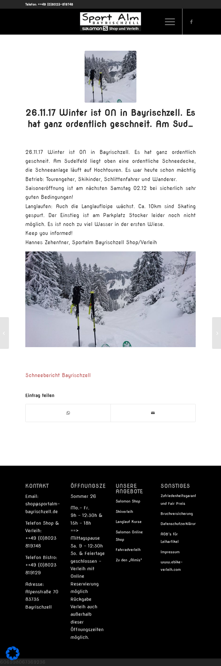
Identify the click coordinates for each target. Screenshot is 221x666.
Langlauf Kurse (129, 522)
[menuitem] (167, 22)
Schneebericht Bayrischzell (58, 375)
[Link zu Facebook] (191, 21)
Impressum (170, 552)
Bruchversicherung (177, 513)
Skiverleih (124, 511)
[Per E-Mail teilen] (153, 413)
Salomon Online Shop (129, 536)
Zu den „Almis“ (129, 560)
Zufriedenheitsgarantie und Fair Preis (178, 499)
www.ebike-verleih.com (172, 566)
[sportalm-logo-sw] (110, 22)
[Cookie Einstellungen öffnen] (13, 658)
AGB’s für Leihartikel (170, 538)
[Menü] (167, 22)
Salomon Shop (128, 501)
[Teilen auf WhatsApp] (68, 413)
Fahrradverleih (128, 550)
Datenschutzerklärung (178, 524)
